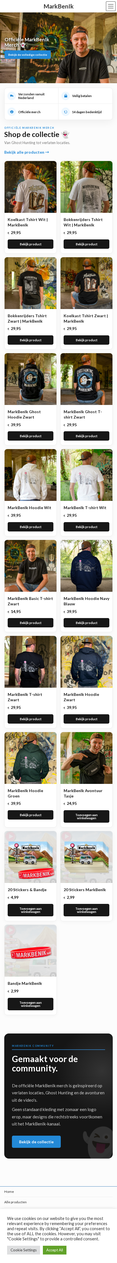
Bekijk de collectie (36, 1141)
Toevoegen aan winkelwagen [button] (86, 816)
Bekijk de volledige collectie (27, 54)
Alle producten (15, 1202)
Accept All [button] (54, 1250)
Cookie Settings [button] (24, 1250)
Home (9, 1191)
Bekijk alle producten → (26, 152)
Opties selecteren (30, 244)
